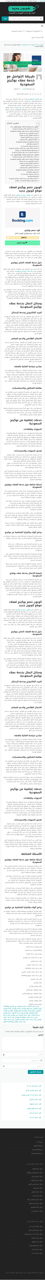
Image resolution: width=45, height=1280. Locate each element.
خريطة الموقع (38, 1145)
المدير (24, 89)
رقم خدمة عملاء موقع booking (8, 1020)
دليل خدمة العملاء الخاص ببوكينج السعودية (24, 129)
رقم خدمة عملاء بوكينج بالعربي (25, 1019)
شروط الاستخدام (37, 1149)
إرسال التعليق (35, 1071)
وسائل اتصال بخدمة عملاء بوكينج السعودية (24, 131)
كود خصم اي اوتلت (36, 1180)
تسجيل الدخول (36, 37)
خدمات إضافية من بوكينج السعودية (27, 142)
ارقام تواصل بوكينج (28, 1010)
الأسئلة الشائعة (33, 176)
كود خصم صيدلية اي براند (34, 1199)
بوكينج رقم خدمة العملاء (19, 1012)
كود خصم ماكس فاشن (33, 1090)
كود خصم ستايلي (35, 1099)
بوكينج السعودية (33, 99)
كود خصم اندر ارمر (37, 1176)
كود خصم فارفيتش (36, 1207)
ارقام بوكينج (16, 1008)
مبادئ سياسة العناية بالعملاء (29, 138)
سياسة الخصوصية (36, 1153)
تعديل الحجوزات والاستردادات (29, 146)
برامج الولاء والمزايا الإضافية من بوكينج (26, 150)
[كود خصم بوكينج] (22, 218)
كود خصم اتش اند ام (34, 1085)
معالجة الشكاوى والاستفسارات (28, 140)
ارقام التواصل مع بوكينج (18, 1006)
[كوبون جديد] (22, 9)
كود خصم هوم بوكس (34, 1108)
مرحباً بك (39, 1142)
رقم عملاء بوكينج (20, 1021)
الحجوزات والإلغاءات (31, 144)
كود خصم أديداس (35, 1112)
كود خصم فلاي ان (36, 1211)
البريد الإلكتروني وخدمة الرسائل (28, 133)
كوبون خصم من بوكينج (23, 195)
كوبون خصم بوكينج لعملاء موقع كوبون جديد (24, 127)
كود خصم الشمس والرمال (34, 1172)
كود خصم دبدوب (37, 1195)
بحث (5, 18)
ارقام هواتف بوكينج (15, 1010)
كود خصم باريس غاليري (35, 1184)
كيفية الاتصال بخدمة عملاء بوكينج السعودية (24, 152)
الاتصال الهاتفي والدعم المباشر (28, 135)
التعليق (40, 1035)
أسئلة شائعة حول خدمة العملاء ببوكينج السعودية (23, 148)
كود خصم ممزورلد (35, 1103)
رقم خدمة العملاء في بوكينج (20, 1015)
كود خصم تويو (38, 1188)
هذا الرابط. (17, 107)
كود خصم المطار (37, 1168)
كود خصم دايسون (37, 1192)
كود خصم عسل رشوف (35, 1203)
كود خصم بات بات (35, 1117)
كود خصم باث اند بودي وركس (31, 1094)
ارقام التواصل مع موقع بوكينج (31, 1008)
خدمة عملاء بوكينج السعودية (24, 271)
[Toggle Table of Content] (37, 124)
